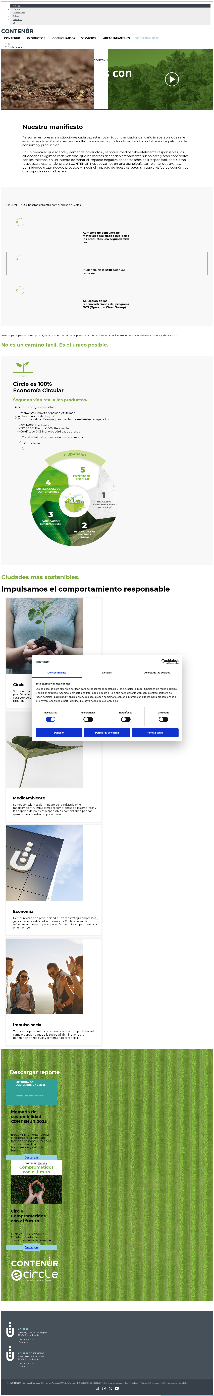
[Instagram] (97, 1389)
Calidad (16, 16)
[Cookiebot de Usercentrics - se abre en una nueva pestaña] (164, 661)
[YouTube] (117, 1389)
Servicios (88, 38)
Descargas (17, 19)
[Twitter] (110, 1389)
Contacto (17, 9)
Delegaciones (19, 13)
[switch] (88, 719)
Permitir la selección (107, 732)
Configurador (64, 38)
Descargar (31, 1157)
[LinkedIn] (104, 1389)
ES (14, 23)
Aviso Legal (134, 1383)
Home (12, 44)
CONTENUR (12, 38)
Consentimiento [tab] (56, 672)
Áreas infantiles (116, 38)
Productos (36, 38)
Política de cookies (169, 1383)
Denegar (59, 732)
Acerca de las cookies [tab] (157, 672)
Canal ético (183, 1383)
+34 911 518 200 (26, 1339)
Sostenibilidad (147, 38)
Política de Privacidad (149, 1383)
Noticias (16, 6)
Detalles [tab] (107, 672)
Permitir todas (155, 732)
